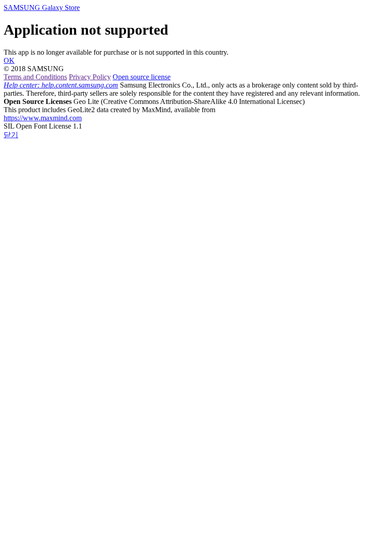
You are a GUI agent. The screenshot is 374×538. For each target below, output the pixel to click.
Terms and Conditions (35, 77)
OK (9, 60)
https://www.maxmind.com (43, 118)
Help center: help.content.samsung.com (61, 85)
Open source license (142, 77)
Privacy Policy (90, 77)
